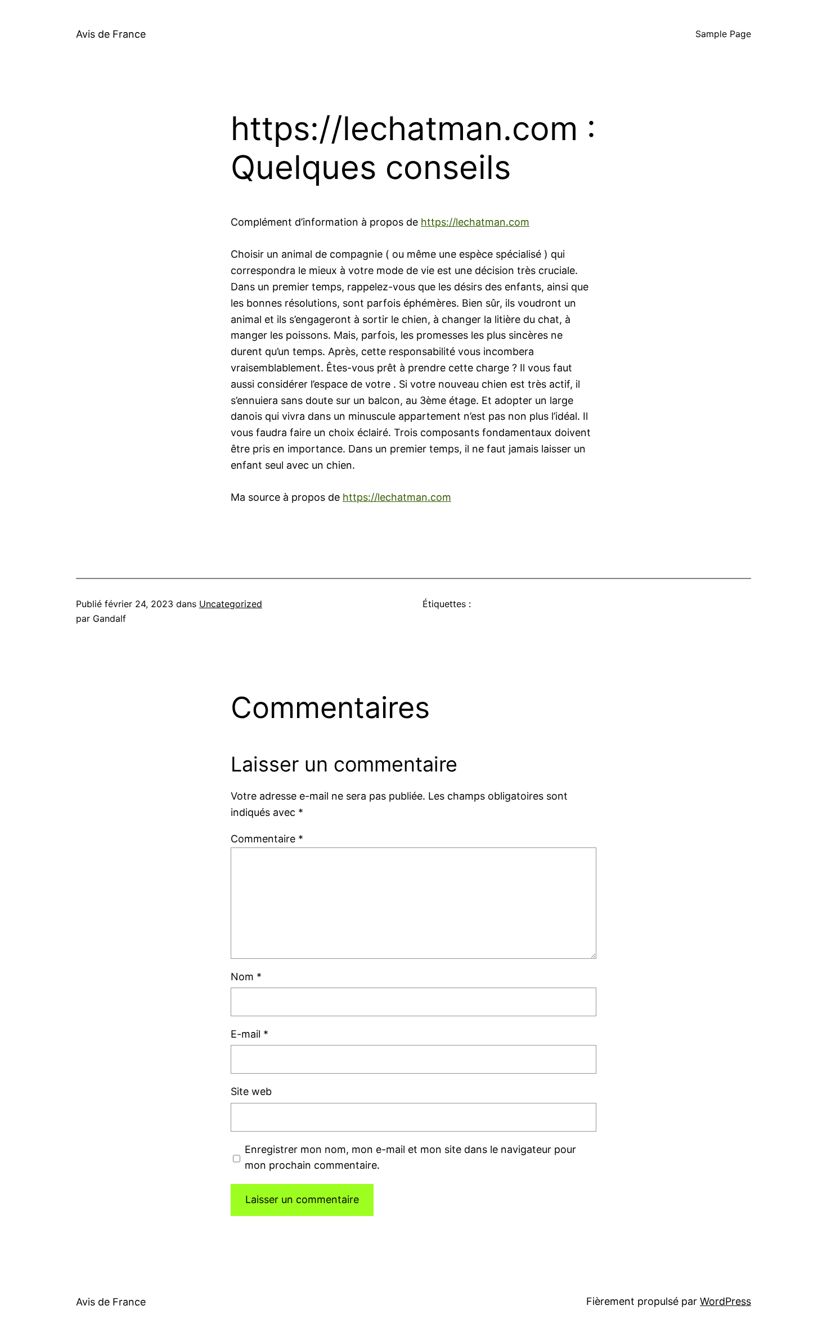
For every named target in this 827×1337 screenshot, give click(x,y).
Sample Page (723, 33)
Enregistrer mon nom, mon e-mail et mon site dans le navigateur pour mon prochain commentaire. (410, 1157)
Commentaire (267, 839)
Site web (251, 1091)
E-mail (249, 1034)
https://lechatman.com (475, 222)
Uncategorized (230, 603)
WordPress (725, 1301)
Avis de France (111, 34)
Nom (246, 976)
